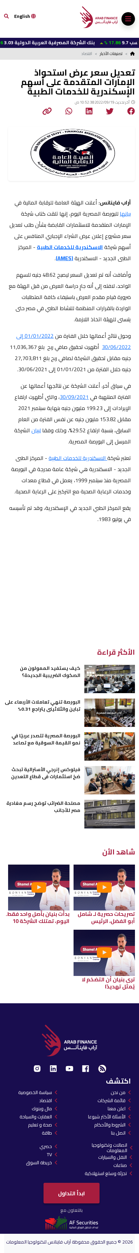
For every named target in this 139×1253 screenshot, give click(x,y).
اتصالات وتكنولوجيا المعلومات (109, 1147)
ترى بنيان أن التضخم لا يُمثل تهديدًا (108, 983)
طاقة (47, 1133)
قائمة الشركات (112, 1100)
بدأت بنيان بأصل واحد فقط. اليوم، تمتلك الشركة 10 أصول (38, 917)
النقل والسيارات (112, 1157)
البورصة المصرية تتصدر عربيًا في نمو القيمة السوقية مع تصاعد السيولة (45, 739)
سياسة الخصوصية (35, 1092)
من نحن (118, 1092)
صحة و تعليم (40, 1124)
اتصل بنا (118, 1133)
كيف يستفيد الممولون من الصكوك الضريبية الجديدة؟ (50, 672)
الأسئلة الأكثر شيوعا (107, 1116)
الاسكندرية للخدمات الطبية (78, 458)
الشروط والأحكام (110, 1124)
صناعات (120, 1165)
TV (49, 1154)
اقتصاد (45, 1100)
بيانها (125, 214)
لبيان (36, 430)
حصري (45, 1146)
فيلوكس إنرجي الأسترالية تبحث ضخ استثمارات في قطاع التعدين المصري (45, 773)
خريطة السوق (39, 1162)
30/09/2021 (74, 397)
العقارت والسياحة (36, 1116)
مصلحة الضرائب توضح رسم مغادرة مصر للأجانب (43, 807)
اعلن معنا (117, 1108)
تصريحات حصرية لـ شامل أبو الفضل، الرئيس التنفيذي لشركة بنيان (106, 917)
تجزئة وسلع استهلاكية (106, 1173)
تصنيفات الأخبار (111, 53)
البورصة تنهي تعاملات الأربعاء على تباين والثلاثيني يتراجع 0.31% (42, 705)
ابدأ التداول (71, 1193)
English (22, 16)
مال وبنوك (42, 1108)
